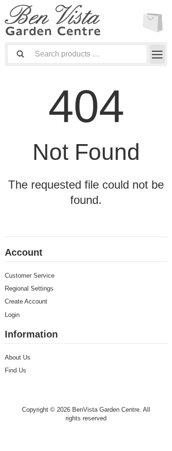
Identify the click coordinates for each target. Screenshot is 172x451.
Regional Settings (29, 288)
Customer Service (29, 275)
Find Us (15, 370)
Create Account (26, 301)
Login (12, 314)
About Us (18, 357)
